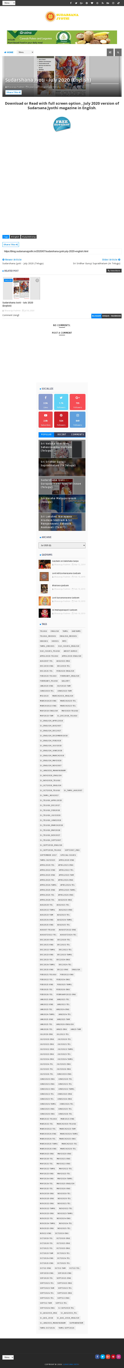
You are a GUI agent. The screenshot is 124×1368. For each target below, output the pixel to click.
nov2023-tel (46, 1218)
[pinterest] (87, 3)
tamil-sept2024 (66, 1328)
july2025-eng (64, 1064)
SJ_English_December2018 (54, 736)
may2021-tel (46, 1164)
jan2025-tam (63, 1019)
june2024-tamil (48, 1104)
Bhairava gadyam (60, 585)
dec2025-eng (47, 970)
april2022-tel (66, 870)
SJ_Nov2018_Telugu (50, 780)
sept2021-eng (64, 1278)
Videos (55, 641)
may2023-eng (47, 1174)
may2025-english (66, 1184)
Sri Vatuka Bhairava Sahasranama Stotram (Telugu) (56, 447)
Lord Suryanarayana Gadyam (65, 598)
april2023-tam (66, 875)
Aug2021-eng (63, 661)
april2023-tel (47, 880)
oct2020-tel (46, 1243)
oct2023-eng (63, 1248)
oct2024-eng (47, 1258)
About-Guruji (70, 651)
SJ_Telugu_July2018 (50, 815)
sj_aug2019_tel (69, 1313)
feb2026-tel (46, 994)
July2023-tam (64, 686)
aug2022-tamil (47, 910)
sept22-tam (46, 1303)
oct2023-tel (63, 1253)
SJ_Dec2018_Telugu (67, 716)
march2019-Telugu (66, 1124)
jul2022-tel (63, 1034)
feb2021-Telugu (48, 974)
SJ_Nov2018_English (51, 775)
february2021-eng (66, 994)
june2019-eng (64, 1074)
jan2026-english (65, 1024)
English (8, 280)
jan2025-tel (46, 1024)
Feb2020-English (65, 671)
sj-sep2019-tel (66, 1308)
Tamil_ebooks (47, 646)
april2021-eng (65, 865)
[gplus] (81, 3)
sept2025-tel (47, 1298)
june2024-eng (64, 1099)
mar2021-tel (46, 1124)
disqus (105, 316)
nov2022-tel (65, 1208)
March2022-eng (48, 706)
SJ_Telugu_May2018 (50, 830)
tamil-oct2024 (47, 1328)
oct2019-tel (46, 1238)
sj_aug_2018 (46, 1318)
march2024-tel (48, 1139)
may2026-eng (63, 1188)
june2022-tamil (66, 1089)
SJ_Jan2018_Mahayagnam (53, 770)
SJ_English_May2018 (50, 760)
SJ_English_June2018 (51, 751)
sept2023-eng (64, 1283)
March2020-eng (48, 701)
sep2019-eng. (47, 1273)
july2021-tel (64, 1044)
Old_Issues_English (68, 646)
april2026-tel (47, 900)
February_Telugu (49, 681)
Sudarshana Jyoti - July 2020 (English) (17, 304)
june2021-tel (65, 1084)
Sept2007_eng (72, 850)
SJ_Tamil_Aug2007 (73, 790)
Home (10, 52)
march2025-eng (67, 1139)
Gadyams (76, 631)
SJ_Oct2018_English (50, 785)
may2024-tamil (65, 1179)
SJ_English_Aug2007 (50, 726)
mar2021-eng (67, 1119)
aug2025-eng (47, 925)
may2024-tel (46, 1184)
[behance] (108, 3)
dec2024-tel (65, 965)
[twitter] (76, 3)
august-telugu (47, 930)
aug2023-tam (46, 915)
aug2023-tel (63, 915)
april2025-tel (47, 895)
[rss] (102, 3)
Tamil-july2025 (47, 860)
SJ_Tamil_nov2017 (49, 795)
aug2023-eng (65, 910)
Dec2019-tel (63, 666)
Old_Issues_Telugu (50, 651)
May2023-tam (47, 716)
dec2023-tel (46, 960)
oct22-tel (74, 1268)
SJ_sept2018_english (51, 845)
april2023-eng (47, 875)
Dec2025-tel (46, 671)
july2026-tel (46, 1074)
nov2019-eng (47, 1193)
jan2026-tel (46, 1029)
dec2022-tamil (47, 950)
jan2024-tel (65, 1014)
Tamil (65, 631)
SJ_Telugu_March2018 (51, 825)
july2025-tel (46, 1069)
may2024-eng (47, 1179)
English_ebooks (68, 636)
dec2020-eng (47, 940)
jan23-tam (76, 1029)
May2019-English (49, 711)
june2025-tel (65, 1109)
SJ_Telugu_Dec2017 (50, 805)
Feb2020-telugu (48, 676)
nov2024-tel (65, 1223)
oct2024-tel (63, 1258)
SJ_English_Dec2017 (50, 731)
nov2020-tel (64, 1198)
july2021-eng (47, 1044)
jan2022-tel (63, 1004)
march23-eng (47, 1154)
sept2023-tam (47, 1288)
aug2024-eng (47, 920)
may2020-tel (46, 1159)
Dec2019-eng (47, 666)
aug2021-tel (63, 905)
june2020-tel (65, 1079)
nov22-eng (45, 1233)
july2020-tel (64, 1039)
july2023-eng (47, 1054)
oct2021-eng (63, 1243)
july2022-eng (47, 1049)
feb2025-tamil (64, 984)
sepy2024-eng (47, 1308)
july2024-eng (47, 1059)
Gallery (66, 681)
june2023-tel (47, 1099)
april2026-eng (65, 895)
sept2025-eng (64, 1293)
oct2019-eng (62, 1233)
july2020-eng (47, 1039)
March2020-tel (68, 701)
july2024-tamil (65, 1059)
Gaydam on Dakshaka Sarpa (65, 561)
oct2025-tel (63, 1263)
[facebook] (71, 3)
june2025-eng (47, 1109)
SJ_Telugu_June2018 (50, 820)
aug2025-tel (63, 925)
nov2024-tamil (47, 1223)
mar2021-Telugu (48, 1119)
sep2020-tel (46, 1278)
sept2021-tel (47, 1283)
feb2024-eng (63, 979)
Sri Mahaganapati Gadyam (64, 610)
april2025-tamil (67, 890)
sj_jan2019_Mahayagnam (53, 1323)
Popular (46, 434)
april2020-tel (47, 865)
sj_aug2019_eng (48, 1313)
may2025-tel (46, 1188)
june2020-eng (47, 1079)
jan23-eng (61, 1029)
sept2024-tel (47, 1293)
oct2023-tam (46, 1253)
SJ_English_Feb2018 (50, 741)
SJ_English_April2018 (51, 721)
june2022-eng (47, 1089)
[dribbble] (97, 3)
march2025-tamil (49, 1144)
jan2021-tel (63, 999)
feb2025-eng (46, 984)
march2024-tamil (69, 1134)
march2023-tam (68, 1129)
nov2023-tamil (65, 1213)
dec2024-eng (63, 960)
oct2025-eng (47, 1263)
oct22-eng (45, 1268)
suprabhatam (76, 1323)
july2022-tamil (65, 1049)
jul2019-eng (46, 1034)
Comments (77, 434)
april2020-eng (66, 860)
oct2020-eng (63, 1238)
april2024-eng (65, 880)
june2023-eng (65, 1094)
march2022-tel (48, 1129)
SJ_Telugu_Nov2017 (50, 835)
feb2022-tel (46, 979)
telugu (43, 631)
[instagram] (113, 3)
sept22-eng (63, 1298)
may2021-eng (63, 1159)
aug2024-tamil (64, 920)
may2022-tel (65, 1169)
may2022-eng (63, 1164)
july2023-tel (64, 1054)
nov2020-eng (47, 1198)
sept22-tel (61, 1303)
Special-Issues (68, 855)
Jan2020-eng (46, 686)
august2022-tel (48, 935)
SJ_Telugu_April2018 (51, 800)
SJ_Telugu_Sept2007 (50, 840)
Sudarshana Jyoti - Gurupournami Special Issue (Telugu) (61, 484)
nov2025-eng (47, 1228)
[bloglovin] (92, 3)
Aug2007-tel (46, 661)
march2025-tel (69, 1144)
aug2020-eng (65, 900)
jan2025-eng (46, 1019)
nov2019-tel (64, 1193)
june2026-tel (65, 1114)
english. (76, 970)
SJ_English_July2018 (51, 746)
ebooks (44, 641)
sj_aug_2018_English (68, 1318)
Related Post (11, 270)
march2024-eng (48, 1134)
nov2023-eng (47, 1213)
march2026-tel (68, 1149)
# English (15, 236)
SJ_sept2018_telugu (50, 850)
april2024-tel (67, 885)
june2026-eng (47, 1114)
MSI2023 (44, 696)
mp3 (64, 641)
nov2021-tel (64, 1203)
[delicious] (118, 3)
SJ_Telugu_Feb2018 (50, 810)
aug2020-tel (46, 905)
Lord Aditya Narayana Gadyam (66, 573)
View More (115, 270)
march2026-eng (48, 1149)
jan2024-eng (62, 1009)
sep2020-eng (65, 1273)
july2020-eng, (55, 87)
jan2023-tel (46, 1009)
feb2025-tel (46, 989)
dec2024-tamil (47, 965)
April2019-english (71, 656)
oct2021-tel (46, 1248)
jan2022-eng (46, 1004)
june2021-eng (47, 1084)
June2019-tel (47, 691)
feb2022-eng (67, 974)
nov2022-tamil (47, 1208)
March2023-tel (68, 706)
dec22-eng (62, 970)
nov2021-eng (47, 1203)
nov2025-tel (64, 1228)
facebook (116, 316)
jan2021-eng (46, 999)
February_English (69, 676)
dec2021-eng (47, 945)
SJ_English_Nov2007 (51, 765)
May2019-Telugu (70, 711)
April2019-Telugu (49, 656)
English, (44, 87)
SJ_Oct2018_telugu (50, 790)
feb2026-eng (63, 989)
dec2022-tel (65, 950)
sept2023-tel (65, 1288)
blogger (96, 316)
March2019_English (62, 696)
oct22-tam (60, 1268)
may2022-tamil (47, 1169)
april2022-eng (47, 870)
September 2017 (48, 855)
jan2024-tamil (47, 1014)
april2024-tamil (48, 885)
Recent (62, 434)
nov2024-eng (64, 1218)
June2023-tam (64, 691)
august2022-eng (67, 930)
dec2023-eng (47, 955)
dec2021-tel (63, 945)
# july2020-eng (28, 236)
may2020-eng (64, 1154)
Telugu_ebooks (48, 636)
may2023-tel (63, 1174)
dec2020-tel (63, 940)
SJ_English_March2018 (52, 756)
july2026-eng (64, 1069)
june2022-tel (47, 1094)
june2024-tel (66, 1104)
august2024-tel (68, 935)
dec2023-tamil (64, 955)
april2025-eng (47, 890)
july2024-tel (46, 1064)
